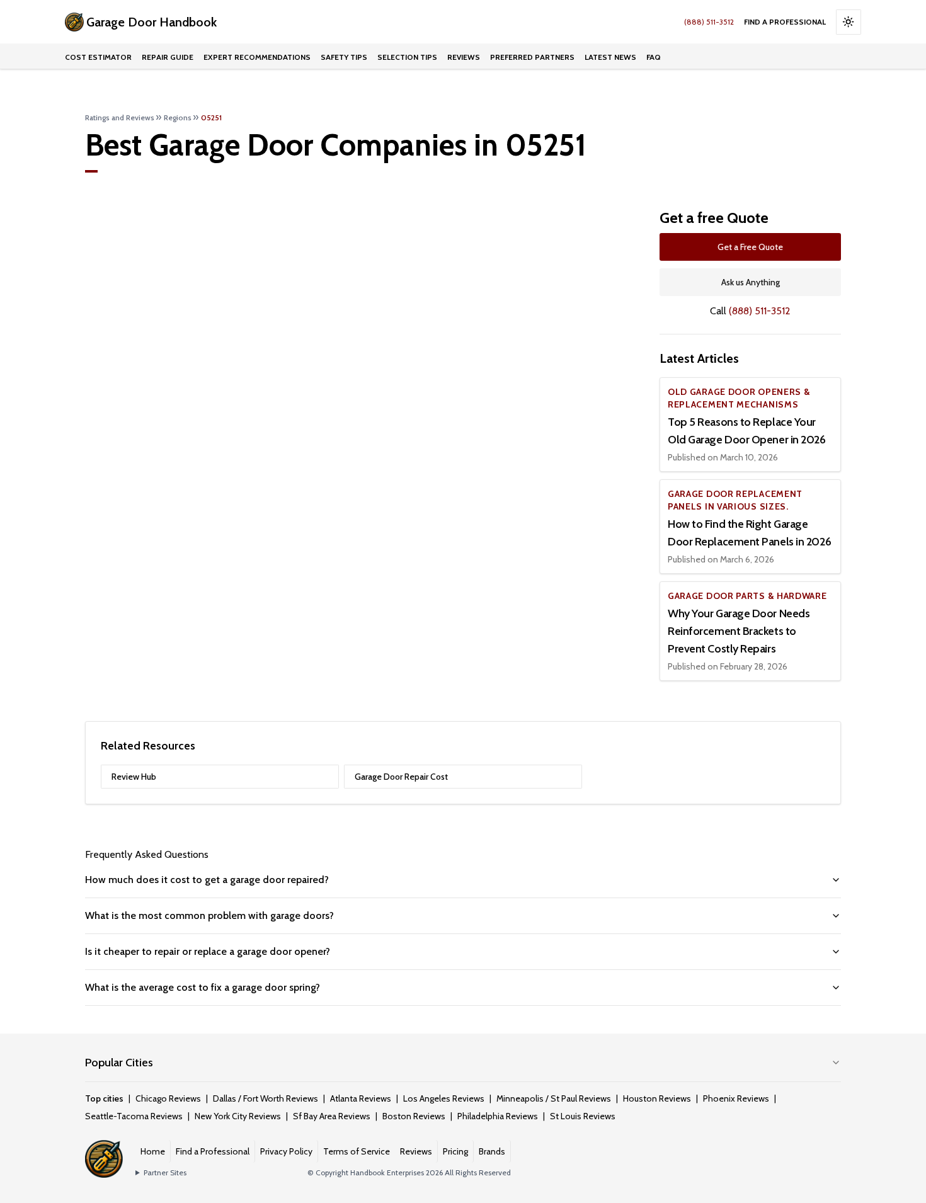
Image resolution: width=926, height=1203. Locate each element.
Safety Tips (344, 57)
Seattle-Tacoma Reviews (134, 1116)
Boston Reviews (413, 1116)
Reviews (463, 57)
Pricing (455, 1151)
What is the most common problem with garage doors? (209, 915)
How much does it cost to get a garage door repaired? (207, 880)
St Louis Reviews (582, 1116)
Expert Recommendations (257, 57)
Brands (492, 1151)
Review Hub (133, 776)
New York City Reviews (238, 1116)
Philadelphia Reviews (497, 1116)
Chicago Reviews (168, 1098)
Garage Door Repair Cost (401, 776)
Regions (177, 117)
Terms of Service (356, 1151)
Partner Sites (165, 1172)
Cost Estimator (98, 57)
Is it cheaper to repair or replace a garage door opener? (207, 951)
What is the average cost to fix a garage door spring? (202, 987)
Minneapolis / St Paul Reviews (553, 1098)
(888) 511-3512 (709, 21)
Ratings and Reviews (119, 117)
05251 (211, 117)
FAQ (653, 57)
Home (152, 1151)
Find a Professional (785, 21)
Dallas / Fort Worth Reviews (265, 1098)
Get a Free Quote (750, 247)
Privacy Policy (286, 1151)
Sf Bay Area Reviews (331, 1116)
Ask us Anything (750, 282)
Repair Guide (167, 57)
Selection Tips (407, 57)
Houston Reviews (657, 1098)
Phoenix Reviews (736, 1098)
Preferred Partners (532, 57)
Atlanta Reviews (360, 1098)
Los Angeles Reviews (443, 1098)
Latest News (610, 57)
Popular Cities (119, 1062)
